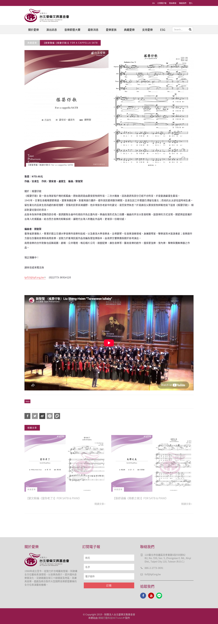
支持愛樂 (147, 30)
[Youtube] (151, 596)
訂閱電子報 (161, 3)
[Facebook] (143, 596)
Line (159, 596)
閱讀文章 (99, 504)
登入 (191, 3)
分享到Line (50, 416)
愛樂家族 (111, 30)
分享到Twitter (35, 416)
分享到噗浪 (57, 416)
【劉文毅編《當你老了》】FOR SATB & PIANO (53, 498)
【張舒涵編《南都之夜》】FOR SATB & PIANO (139, 498)
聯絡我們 (182, 3)
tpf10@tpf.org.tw (34, 277)
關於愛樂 (33, 30)
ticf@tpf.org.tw (153, 574)
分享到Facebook (27, 416)
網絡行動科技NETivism (110, 618)
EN (153, 3)
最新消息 (93, 30)
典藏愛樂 (129, 30)
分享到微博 (42, 416)
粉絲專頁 (172, 3)
